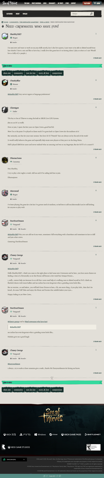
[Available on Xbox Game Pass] (71, 435)
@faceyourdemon (14, 364)
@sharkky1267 (13, 94)
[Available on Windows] (40, 435)
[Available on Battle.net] (92, 435)
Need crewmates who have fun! (36, 321)
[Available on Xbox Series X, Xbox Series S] (9, 435)
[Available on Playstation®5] (25, 435)
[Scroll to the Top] (44, 476)
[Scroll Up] (47, 476)
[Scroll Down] (57, 476)
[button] (14, 459)
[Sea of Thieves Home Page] (10, 3)
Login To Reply (7, 66)
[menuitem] (26, 3)
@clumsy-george (13, 321)
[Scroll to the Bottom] (60, 476)
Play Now (87, 3)
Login (98, 3)
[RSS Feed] (3, 22)
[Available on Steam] (53, 435)
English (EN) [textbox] (11, 459)
